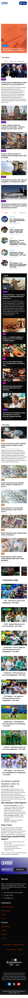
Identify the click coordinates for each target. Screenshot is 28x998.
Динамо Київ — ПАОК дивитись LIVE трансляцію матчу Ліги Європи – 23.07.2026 (13, 724)
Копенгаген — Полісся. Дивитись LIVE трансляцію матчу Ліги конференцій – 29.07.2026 (18, 242)
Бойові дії (6, 61)
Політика (3, 79)
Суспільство (21, 61)
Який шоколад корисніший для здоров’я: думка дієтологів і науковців (13, 387)
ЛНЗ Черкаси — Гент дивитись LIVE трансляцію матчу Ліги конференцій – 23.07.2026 (18, 265)
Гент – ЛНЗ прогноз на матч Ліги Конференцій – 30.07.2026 (18, 220)
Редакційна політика (19, 944)
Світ (15, 61)
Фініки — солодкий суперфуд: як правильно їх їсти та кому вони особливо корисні (13, 338)
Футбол (8, 632)
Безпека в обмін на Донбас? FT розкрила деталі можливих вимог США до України (14, 155)
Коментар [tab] (22, 212)
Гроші (11, 61)
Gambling (19, 949)
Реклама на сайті (11, 949)
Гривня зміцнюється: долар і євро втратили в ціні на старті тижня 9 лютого (12, 509)
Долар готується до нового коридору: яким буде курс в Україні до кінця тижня (13, 445)
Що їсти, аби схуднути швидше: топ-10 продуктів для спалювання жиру (14, 363)
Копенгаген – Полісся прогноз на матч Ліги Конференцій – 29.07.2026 (18, 254)
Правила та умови (5, 910)
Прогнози (12, 216)
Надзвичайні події (5, 926)
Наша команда (7, 944)
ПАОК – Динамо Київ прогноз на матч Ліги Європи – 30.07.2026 (16, 231)
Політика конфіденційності (7, 906)
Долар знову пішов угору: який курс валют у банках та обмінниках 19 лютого (12, 484)
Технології (5, 45)
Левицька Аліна (16, 86)
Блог (4, 334)
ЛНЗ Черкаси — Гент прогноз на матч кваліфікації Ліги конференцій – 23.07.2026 (13, 772)
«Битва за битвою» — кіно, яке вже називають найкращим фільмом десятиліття (14, 296)
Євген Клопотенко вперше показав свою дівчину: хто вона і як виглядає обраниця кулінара (14, 414)
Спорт (11, 238)
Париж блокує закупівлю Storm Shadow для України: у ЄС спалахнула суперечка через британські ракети (14, 205)
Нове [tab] (6, 212)
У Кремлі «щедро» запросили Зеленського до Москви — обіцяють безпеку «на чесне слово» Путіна (13, 126)
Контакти (3, 914)
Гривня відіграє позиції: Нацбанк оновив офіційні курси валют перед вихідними (12, 558)
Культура (5, 291)
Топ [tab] (14, 212)
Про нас (3, 918)
